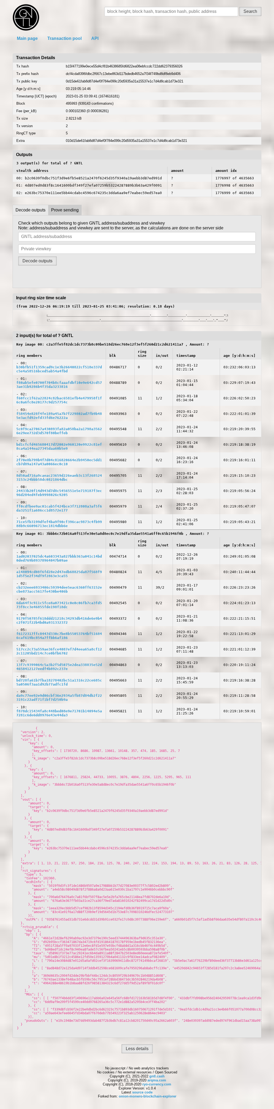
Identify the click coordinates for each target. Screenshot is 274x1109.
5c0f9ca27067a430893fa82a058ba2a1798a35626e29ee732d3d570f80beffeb (59, 431)
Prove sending (65, 210)
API (94, 38)
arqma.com (156, 1080)
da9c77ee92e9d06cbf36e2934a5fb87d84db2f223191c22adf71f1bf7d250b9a (59, 698)
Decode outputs (30, 210)
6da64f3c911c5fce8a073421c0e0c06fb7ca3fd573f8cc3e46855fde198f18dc (59, 605)
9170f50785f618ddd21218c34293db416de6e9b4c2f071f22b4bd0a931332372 (59, 620)
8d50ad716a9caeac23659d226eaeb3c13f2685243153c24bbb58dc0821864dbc (59, 478)
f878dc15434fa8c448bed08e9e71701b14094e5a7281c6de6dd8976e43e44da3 (59, 713)
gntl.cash (157, 1076)
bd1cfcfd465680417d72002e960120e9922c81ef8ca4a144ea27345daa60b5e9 (59, 446)
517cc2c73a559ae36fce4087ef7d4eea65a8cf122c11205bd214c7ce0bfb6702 (59, 651)
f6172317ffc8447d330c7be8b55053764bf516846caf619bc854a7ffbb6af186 (59, 636)
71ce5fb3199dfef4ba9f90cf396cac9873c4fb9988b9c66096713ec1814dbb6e (59, 524)
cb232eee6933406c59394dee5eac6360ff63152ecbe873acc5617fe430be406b (59, 589)
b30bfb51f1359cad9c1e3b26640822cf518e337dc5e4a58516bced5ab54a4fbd (59, 369)
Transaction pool (64, 38)
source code (142, 1092)
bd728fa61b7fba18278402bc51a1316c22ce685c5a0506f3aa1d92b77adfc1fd (59, 682)
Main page (27, 38)
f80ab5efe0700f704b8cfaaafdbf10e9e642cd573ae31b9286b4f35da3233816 (59, 385)
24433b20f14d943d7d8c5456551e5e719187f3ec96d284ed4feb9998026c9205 (59, 493)
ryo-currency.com (156, 1084)
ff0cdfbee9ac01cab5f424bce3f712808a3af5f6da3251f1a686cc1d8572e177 (59, 508)
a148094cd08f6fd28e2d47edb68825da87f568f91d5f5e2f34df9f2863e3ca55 (59, 574)
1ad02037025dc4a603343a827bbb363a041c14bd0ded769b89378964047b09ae (59, 558)
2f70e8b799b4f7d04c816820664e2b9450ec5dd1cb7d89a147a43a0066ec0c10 (59, 462)
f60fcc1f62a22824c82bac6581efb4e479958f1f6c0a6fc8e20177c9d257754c (59, 400)
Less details (137, 1048)
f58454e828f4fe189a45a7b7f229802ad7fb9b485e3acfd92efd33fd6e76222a (59, 416)
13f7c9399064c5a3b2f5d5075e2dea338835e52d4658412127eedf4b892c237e (59, 667)
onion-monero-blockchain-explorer (147, 1096)
